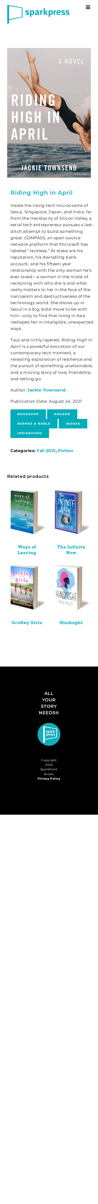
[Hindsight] (71, 590)
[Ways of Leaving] (26, 514)
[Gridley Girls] (26, 590)
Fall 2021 (46, 450)
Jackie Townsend (46, 390)
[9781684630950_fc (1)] (49, 113)
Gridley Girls (27, 622)
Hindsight (71, 622)
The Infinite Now (71, 549)
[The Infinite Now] (71, 514)
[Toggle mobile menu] (88, 7)
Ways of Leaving (27, 549)
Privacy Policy (49, 778)
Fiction (66, 450)
